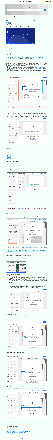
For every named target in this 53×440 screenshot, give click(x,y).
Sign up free (46, 1)
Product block (9, 158)
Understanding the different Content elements (14, 48)
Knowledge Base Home (22, 1)
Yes (7, 427)
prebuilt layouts (34, 247)
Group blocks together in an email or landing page (14, 434)
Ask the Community (9, 424)
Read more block (9, 153)
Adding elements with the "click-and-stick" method (14, 51)
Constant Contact (29, 439)
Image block (9, 148)
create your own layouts (19, 208)
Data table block (9, 154)
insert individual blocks (28, 247)
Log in (51, 1)
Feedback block (9, 156)
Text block (8, 147)
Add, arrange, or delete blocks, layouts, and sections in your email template (18, 431)
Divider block (9, 150)
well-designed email (17, 106)
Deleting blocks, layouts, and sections (12, 54)
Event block (9, 155)
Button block (9, 149)
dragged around (44, 67)
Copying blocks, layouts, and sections (12, 53)
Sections (7, 214)
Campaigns (16, 18)
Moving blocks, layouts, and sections (12, 52)
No (16, 427)
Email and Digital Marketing (10, 18)
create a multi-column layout (37, 68)
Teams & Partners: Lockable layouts (12, 435)
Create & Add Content (22, 18)
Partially (12, 427)
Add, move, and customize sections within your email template (16, 432)
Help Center (31, 1)
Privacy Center (34, 439)
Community (27, 1)
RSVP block (9, 157)
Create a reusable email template (12, 433)
